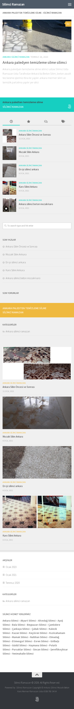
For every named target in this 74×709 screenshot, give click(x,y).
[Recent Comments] (45, 121)
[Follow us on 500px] (69, 106)
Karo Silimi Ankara (28, 186)
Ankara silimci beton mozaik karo (36, 204)
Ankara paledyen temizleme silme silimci (35, 62)
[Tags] (62, 121)
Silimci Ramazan (13, 4)
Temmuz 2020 (13, 582)
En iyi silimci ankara (29, 169)
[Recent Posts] (11, 121)
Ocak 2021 (11, 575)
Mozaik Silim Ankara (29, 152)
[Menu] (69, 4)
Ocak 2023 (11, 567)
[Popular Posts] (28, 121)
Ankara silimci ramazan (16, 56)
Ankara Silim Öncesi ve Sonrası (35, 134)
